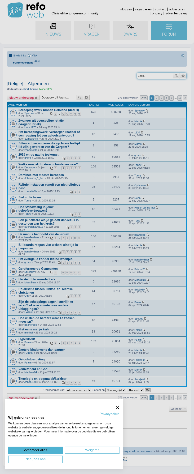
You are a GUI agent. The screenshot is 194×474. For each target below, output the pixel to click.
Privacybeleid (109, 414)
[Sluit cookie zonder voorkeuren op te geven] (117, 407)
